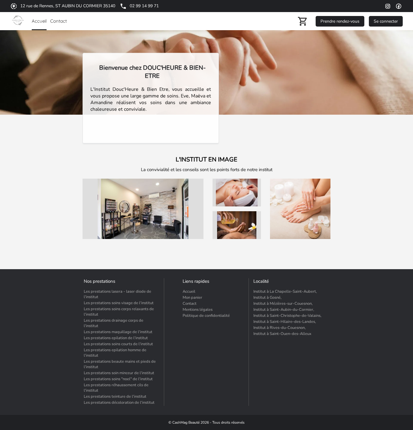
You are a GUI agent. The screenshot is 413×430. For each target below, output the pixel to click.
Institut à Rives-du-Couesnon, (279, 327)
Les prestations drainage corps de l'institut (113, 323)
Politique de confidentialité (206, 315)
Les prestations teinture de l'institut (115, 396)
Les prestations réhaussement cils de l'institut (116, 387)
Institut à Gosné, (267, 297)
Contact (190, 303)
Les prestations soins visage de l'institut (119, 303)
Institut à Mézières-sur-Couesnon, (283, 303)
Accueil (189, 291)
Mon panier (192, 297)
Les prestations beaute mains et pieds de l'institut (120, 364)
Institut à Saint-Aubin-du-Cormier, (283, 309)
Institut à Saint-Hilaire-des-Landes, (284, 321)
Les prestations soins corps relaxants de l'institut (119, 311)
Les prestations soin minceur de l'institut (119, 373)
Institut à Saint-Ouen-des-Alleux (282, 333)
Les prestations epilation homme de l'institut (115, 352)
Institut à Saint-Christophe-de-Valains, (287, 315)
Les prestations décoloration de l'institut (119, 402)
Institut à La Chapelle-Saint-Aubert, (285, 291)
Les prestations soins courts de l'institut (118, 344)
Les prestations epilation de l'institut (116, 338)
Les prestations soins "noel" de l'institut (118, 379)
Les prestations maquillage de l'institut (118, 332)
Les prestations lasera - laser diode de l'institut (117, 294)
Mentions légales (198, 309)
